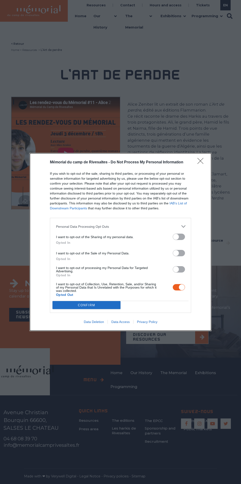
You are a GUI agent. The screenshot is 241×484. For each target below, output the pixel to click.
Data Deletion (94, 322)
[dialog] (120, 242)
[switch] (179, 237)
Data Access (120, 322)
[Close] (201, 162)
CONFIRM (86, 305)
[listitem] (120, 226)
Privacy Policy (147, 322)
